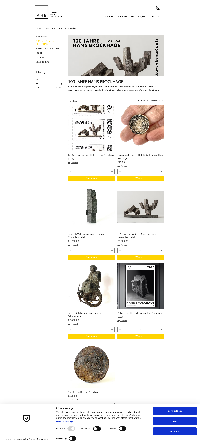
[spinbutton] (91, 171)
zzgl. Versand (73, 163)
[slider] (37, 83)
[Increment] (112, 171)
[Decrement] (70, 171)
